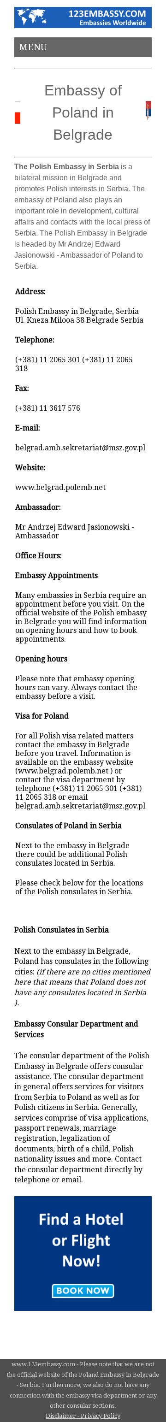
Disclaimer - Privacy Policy (83, 1415)
